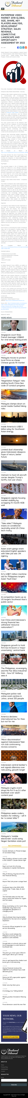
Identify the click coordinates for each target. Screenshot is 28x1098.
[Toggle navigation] (2, 9)
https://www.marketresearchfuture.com (14, 300)
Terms (2, 1065)
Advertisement (4, 1069)
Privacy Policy (4, 1067)
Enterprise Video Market (12, 112)
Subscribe (14, 1084)
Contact (3, 1071)
